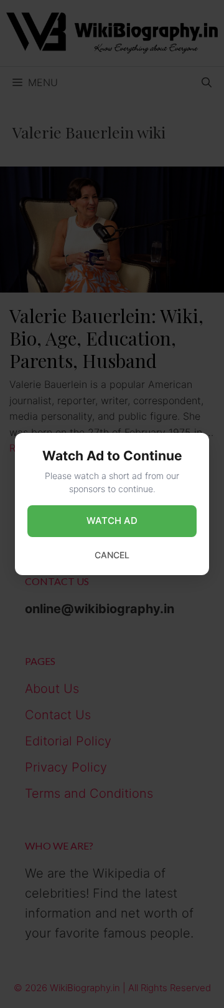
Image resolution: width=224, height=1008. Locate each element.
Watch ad (112, 520)
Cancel (112, 555)
